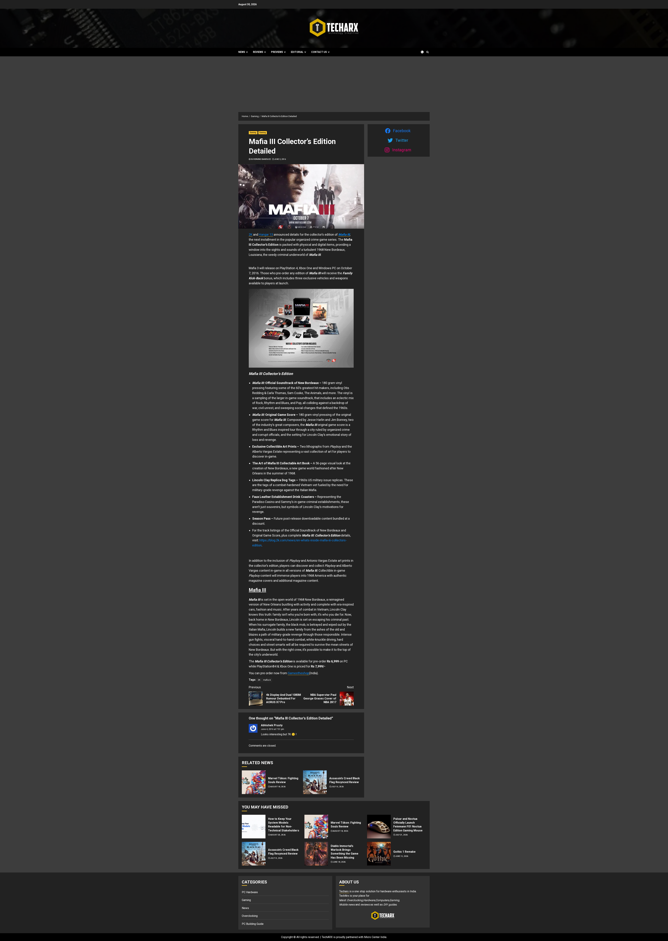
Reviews (258, 52)
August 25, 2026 (278, 835)
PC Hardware (250, 892)
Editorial (297, 52)
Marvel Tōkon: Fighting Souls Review (283, 780)
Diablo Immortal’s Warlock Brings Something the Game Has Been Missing (344, 851)
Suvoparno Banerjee (261, 159)
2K (250, 234)
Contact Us (319, 52)
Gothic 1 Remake (404, 851)
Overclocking (250, 916)
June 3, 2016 (280, 159)
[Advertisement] (334, 82)
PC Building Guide (253, 924)
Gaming (253, 133)
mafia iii (267, 680)
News (241, 52)
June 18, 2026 (339, 862)
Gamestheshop (298, 673)
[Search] (427, 52)
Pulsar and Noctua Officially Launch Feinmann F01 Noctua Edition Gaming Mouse (408, 824)
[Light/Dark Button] (420, 52)
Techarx (344, 891)
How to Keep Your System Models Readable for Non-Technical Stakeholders (283, 824)
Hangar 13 (266, 234)
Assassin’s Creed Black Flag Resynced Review (344, 780)
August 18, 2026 (278, 787)
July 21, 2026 (402, 835)
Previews (277, 52)
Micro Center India (375, 937)
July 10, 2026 (337, 787)
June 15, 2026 (402, 856)
